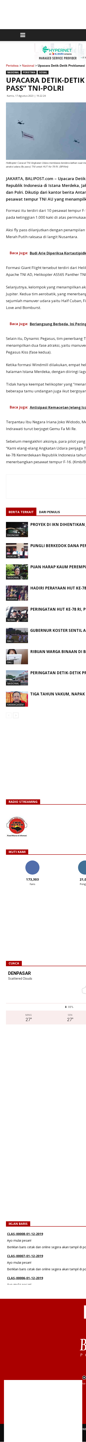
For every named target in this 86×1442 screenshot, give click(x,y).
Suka (32, 862)
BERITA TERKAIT (21, 512)
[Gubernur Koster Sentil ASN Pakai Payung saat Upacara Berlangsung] (17, 635)
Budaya (12, 598)
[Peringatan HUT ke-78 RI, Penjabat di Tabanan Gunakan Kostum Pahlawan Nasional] (17, 614)
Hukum (11, 556)
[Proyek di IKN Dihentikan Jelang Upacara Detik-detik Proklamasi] (17, 529)
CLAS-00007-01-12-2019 (25, 1255)
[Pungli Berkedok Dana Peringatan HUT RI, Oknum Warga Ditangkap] (17, 550)
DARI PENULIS (49, 512)
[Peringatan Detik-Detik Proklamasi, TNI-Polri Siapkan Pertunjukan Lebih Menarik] (17, 677)
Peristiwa (12, 65)
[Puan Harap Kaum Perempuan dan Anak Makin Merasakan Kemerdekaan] (17, 572)
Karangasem (15, 704)
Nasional (28, 65)
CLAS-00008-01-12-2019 (25, 1233)
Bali (9, 641)
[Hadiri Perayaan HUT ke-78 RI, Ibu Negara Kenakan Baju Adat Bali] (17, 593)
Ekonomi (13, 535)
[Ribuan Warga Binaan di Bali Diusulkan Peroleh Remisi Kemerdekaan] (17, 656)
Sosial (43, 72)
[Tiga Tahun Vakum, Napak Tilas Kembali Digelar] (17, 699)
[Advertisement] (43, 1411)
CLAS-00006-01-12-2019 (25, 1277)
